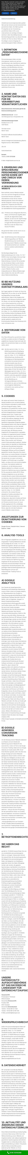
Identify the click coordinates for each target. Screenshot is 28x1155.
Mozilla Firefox (15, 526)
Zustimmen (5, 13)
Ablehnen (14, 13)
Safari (8, 528)
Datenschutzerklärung (9, 10)
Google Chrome (6, 526)
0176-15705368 (10, 156)
